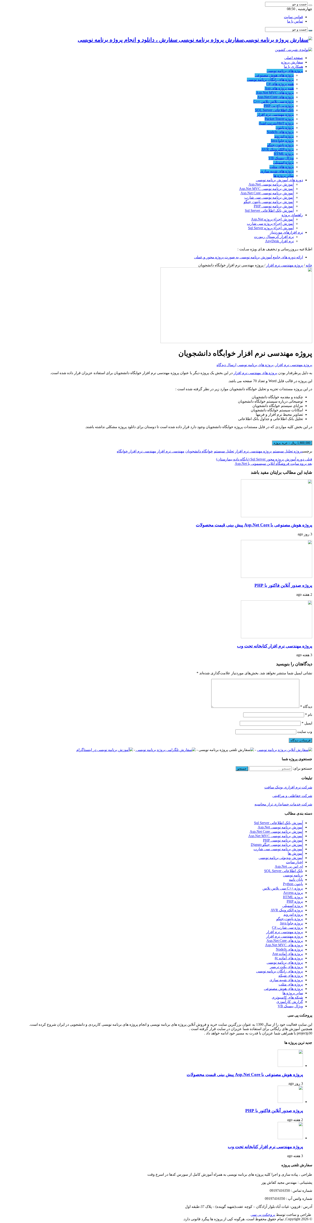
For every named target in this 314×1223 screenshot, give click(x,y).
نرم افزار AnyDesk (279, 241)
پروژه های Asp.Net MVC (275, 93)
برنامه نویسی (293, 875)
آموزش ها (295, 853)
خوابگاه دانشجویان (199, 451)
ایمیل (307, 723)
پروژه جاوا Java (282, 141)
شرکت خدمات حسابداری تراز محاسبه (283, 804)
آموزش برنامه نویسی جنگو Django (277, 845)
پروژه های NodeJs (280, 132)
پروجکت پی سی (263, 1215)
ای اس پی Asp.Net (289, 866)
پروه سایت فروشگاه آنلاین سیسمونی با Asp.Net (273, 464)
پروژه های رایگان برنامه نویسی (270, 80)
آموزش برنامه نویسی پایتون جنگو (269, 202)
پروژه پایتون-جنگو (280, 145)
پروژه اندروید (284, 136)
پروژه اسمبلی (283, 162)
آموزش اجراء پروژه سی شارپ (270, 224)
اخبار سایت (294, 862)
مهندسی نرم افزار (170, 451)
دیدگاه (306, 707)
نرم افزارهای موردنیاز (286, 232)
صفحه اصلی (293, 58)
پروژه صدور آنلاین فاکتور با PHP (283, 585)
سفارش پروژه (292, 62)
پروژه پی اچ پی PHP (279, 106)
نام (308, 715)
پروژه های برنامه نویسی (285, 71)
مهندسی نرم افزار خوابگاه (136, 451)
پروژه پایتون (285, 128)
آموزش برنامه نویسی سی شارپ (269, 197)
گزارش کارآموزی (289, 1002)
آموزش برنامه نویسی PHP (274, 206)
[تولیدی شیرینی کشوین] (293, 50)
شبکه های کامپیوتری (287, 997)
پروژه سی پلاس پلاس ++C (273, 101)
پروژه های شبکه (290, 975)
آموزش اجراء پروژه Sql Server (271, 228)
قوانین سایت (293, 17)
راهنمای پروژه (292, 215)
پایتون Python (293, 884)
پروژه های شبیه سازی (277, 171)
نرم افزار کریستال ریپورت (274, 237)
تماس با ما (295, 21)
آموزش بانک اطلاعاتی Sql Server (269, 210)
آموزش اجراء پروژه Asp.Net (272, 219)
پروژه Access (293, 893)
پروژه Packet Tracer (279, 119)
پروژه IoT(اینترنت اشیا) (276, 123)
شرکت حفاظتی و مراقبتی (292, 796)
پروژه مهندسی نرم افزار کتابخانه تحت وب (274, 646)
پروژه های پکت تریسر (286, 967)
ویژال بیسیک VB (281, 158)
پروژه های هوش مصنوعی (274, 75)
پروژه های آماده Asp (287, 954)
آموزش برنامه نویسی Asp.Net (271, 184)
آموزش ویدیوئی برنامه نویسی (281, 858)
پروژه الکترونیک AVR (277, 149)
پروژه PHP (295, 901)
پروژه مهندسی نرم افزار (275, 114)
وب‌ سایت (304, 732)
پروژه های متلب (281, 167)
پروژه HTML (284, 154)
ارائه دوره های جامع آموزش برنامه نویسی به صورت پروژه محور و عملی (248, 257)
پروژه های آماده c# (289, 958)
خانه (309, 265)
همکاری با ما (293, 66)
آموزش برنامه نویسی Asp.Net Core (267, 193)
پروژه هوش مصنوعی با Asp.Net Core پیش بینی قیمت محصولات (254, 525)
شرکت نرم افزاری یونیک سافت (288, 787)
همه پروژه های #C (280, 84)
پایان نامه (296, 879)
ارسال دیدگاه (226, 365)
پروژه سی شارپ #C (287, 927)
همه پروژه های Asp (279, 88)
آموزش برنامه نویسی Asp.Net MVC (266, 189)
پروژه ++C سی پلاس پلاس (283, 888)
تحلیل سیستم (224, 451)
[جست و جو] (310, 5)
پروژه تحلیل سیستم (288, 451)
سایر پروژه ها (283, 176)
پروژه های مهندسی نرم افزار (255, 373)
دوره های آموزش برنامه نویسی (279, 180)
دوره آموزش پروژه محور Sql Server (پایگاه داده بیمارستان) (264, 459)
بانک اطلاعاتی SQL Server (274, 110)
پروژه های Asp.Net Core (275, 97)
